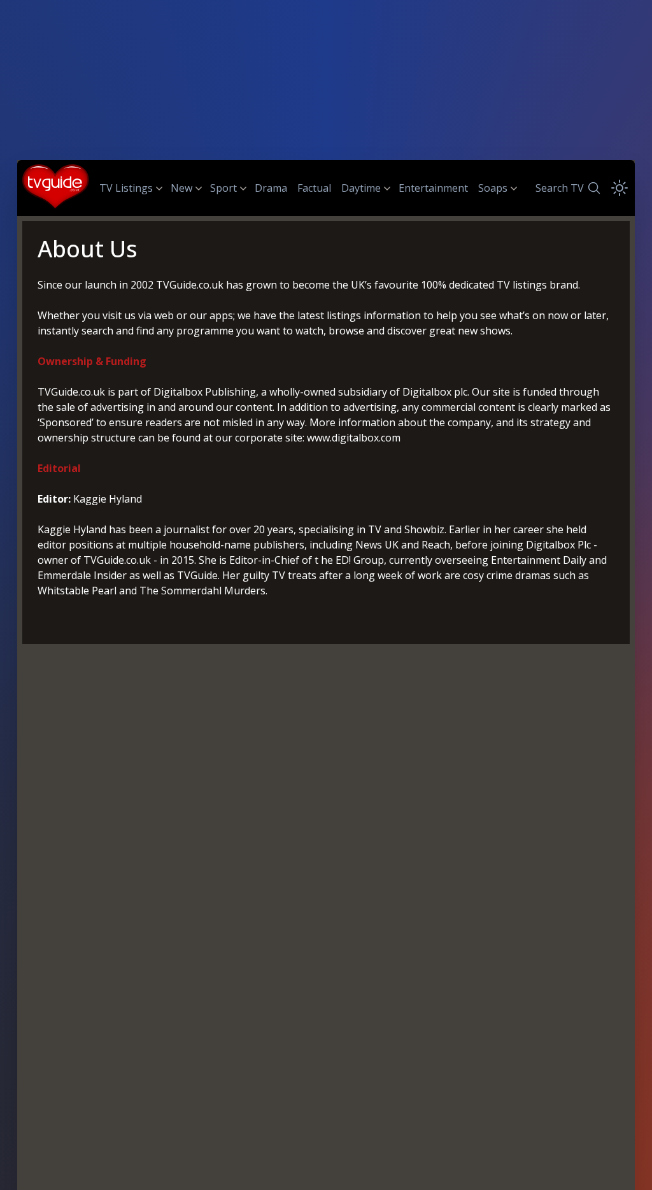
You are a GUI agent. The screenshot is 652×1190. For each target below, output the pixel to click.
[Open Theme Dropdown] (619, 188)
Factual (314, 188)
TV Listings (126, 188)
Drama (271, 188)
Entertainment (433, 188)
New (181, 188)
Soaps (492, 188)
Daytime (361, 188)
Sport (223, 188)
